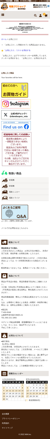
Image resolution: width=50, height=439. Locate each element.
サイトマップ (7, 428)
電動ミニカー (14, 192)
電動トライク (14, 198)
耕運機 (11, 186)
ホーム (4, 39)
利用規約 (5, 423)
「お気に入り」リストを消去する (17, 50)
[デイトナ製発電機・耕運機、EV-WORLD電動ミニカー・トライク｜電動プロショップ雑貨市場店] (13, 9)
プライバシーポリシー (11, 418)
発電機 (11, 180)
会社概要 (5, 414)
